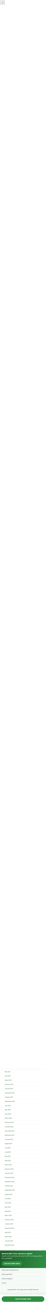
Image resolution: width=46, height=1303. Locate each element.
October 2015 (9, 1139)
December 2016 (9, 1093)
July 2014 (7, 1198)
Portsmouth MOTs (7, 1274)
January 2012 (9, 1241)
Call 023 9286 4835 (12, 1263)
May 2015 (7, 1156)
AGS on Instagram (7, 1279)
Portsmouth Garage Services (10, 1270)
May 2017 (7, 1072)
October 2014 (9, 1186)
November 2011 (9, 1245)
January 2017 (9, 1089)
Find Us (4, 1283)
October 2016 (9, 1097)
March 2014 (8, 1215)
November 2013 (9, 1228)
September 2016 (10, 1101)
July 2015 (7, 1148)
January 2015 (9, 1173)
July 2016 (7, 1106)
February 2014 (9, 1220)
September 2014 (10, 1190)
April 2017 (8, 1076)
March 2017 (8, 1080)
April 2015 (8, 1160)
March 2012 (8, 1236)
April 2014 (8, 1211)
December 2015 (9, 1131)
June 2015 (8, 1152)
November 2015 (9, 1135)
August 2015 (8, 1144)
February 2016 (9, 1122)
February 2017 (9, 1084)
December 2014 (9, 1177)
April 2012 (8, 1232)
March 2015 (8, 1165)
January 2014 (9, 1224)
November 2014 (9, 1182)
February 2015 (9, 1169)
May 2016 (7, 1110)
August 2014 (8, 1194)
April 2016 (8, 1114)
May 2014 (7, 1207)
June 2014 (8, 1203)
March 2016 (8, 1118)
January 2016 (9, 1127)
